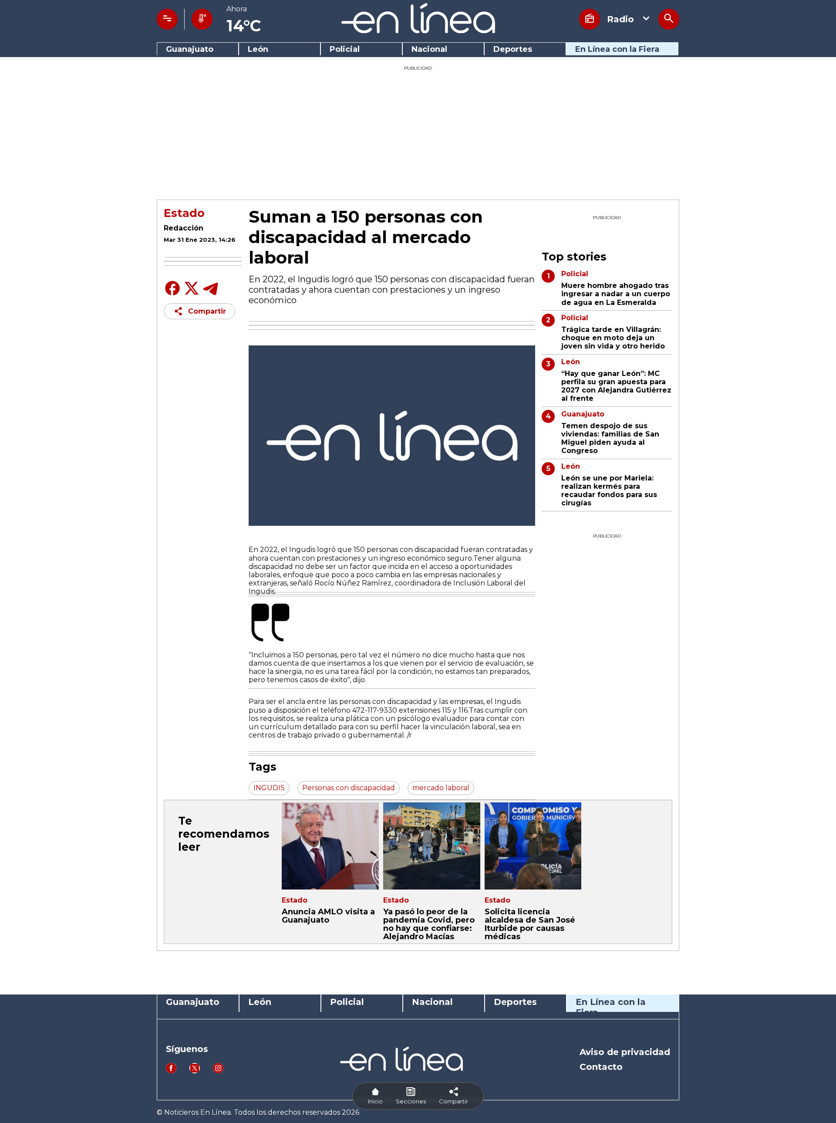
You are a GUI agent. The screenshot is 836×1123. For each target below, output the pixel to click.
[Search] (668, 19)
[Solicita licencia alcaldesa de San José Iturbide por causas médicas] (533, 846)
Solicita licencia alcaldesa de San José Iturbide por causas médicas (530, 924)
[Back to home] (418, 31)
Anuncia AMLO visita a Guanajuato (328, 916)
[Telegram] (210, 295)
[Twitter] (192, 293)
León (258, 49)
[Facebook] (172, 295)
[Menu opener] (167, 19)
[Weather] (202, 19)
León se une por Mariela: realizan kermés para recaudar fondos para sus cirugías (609, 490)
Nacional (429, 49)
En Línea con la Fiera (617, 49)
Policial (345, 49)
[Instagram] (218, 1071)
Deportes (512, 49)
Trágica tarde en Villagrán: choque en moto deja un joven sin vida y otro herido (613, 337)
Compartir (207, 311)
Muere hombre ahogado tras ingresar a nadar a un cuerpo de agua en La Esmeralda (615, 293)
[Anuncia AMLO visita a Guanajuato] (330, 846)
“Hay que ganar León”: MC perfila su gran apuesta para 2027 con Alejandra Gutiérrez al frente (616, 386)
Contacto (601, 1067)
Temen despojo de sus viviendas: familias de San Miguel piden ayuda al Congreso (610, 438)
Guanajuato (189, 49)
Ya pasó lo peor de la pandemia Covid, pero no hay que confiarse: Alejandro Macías (429, 924)
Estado (184, 213)
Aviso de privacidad (625, 1052)
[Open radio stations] (589, 19)
